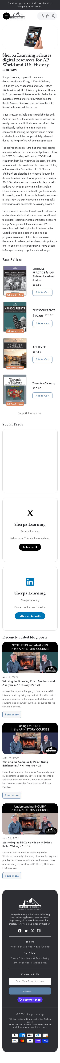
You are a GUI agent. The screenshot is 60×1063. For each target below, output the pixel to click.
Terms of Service (21, 962)
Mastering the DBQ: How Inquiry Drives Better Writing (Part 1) (27, 844)
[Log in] (53, 16)
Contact (45, 946)
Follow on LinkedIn (30, 615)
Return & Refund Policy (37, 958)
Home (13, 946)
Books (21, 946)
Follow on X (30, 547)
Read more (12, 714)
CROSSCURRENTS (43, 310)
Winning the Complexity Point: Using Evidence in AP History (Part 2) (25, 763)
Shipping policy (39, 962)
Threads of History (43, 383)
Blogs (29, 946)
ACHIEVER (39, 347)
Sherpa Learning (35, 1014)
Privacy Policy (18, 958)
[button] (6, 16)
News (36, 946)
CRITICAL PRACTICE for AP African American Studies (43, 274)
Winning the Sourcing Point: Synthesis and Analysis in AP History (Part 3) (28, 683)
